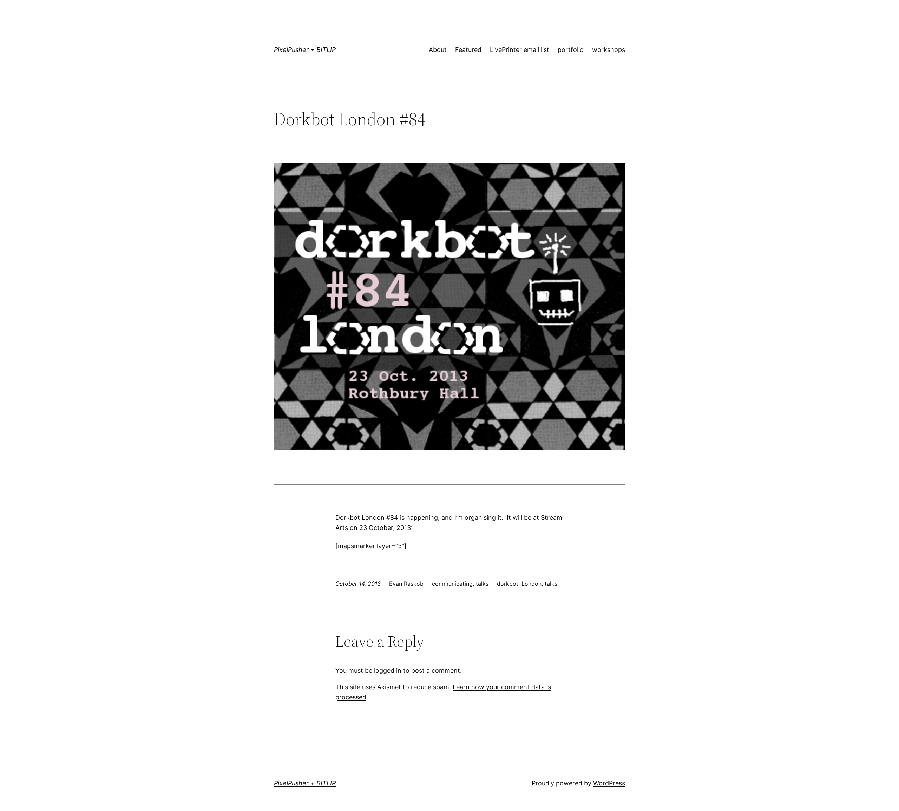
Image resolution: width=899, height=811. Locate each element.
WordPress (609, 783)
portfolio (571, 49)
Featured (468, 49)
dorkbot (507, 583)
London (531, 583)
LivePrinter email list (519, 49)
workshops (608, 49)
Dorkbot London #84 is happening (386, 517)
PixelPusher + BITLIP (305, 49)
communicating (452, 583)
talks (482, 583)
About (438, 49)
